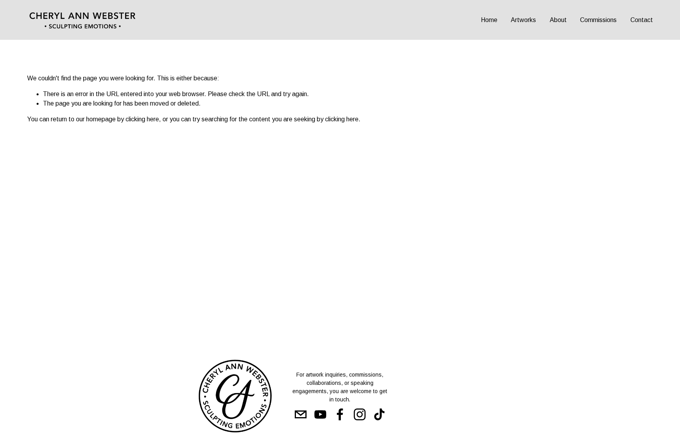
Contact (641, 20)
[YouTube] (320, 414)
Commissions (598, 20)
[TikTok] (379, 414)
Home (489, 20)
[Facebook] (340, 414)
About (558, 20)
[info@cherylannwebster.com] (300, 414)
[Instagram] (359, 414)
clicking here (142, 119)
